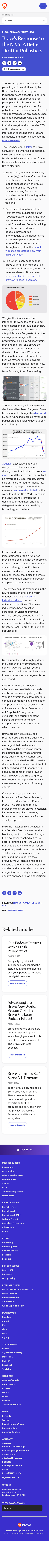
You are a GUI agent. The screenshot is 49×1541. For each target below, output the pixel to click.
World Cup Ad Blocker (13, 1305)
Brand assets (8, 1384)
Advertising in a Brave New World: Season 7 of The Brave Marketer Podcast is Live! (22, 1011)
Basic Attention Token (13, 1424)
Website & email (10, 1219)
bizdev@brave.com (12, 1465)
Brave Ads (7, 1274)
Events (5, 1392)
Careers (6, 1388)
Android (6, 1321)
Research (7, 1254)
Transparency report (12, 1191)
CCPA (5, 1231)
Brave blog (7, 1242)
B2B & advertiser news (22, 32)
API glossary (8, 1301)
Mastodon (7, 1356)
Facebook (7, 1365)
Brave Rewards (11, 140)
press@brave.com (11, 1473)
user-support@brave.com (15, 1450)
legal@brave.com (11, 1477)
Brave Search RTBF (11, 1215)
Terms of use (12, 1530)
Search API (7, 1270)
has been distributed (25, 490)
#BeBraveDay (15, 910)
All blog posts (8, 15)
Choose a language (13, 1502)
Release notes (9, 1179)
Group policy (8, 1278)
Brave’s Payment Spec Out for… (22, 904)
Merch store (8, 1195)
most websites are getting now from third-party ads (23, 251)
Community (8, 1171)
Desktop (6, 1317)
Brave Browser (9, 1207)
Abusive (7, 463)
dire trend (40, 413)
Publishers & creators (13, 1223)
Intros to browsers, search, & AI (17, 1289)
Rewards (6, 1416)
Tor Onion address (11, 1404)
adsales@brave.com (21, 1458)
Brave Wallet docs (11, 1432)
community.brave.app (13, 1446)
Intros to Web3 (9, 1293)
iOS (4, 1325)
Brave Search (8, 1211)
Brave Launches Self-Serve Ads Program (24, 1076)
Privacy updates (10, 1246)
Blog (5, 32)
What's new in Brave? (12, 1175)
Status (5, 1183)
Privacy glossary (10, 1297)
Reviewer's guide (10, 1380)
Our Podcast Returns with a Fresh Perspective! (24, 947)
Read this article (17, 983)
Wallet (5, 1420)
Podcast (6, 1259)
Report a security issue (31, 1530)
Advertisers (8, 1227)
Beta (4, 1333)
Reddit (5, 1348)
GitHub (5, 1396)
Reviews (6, 1400)
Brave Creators (9, 1428)
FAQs (4, 1187)
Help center (8, 1167)
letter (29, 147)
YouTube (6, 1369)
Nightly (5, 1337)
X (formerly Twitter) (12, 1352)
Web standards (10, 1250)
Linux (4, 1329)
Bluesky (6, 1361)
